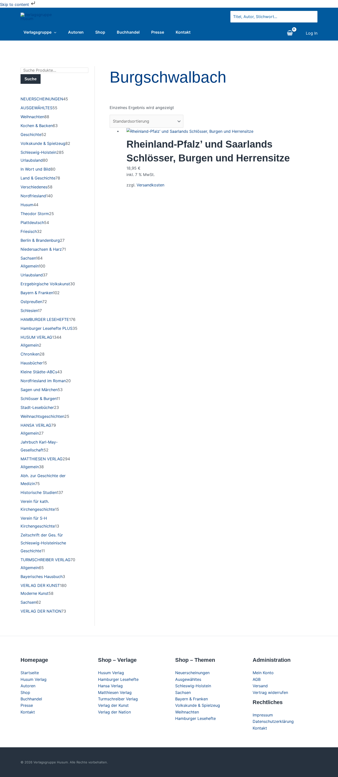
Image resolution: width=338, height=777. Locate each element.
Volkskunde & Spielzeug (197, 705)
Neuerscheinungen (192, 672)
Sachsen (183, 692)
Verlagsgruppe (37, 32)
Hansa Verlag (110, 685)
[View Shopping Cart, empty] (290, 33)
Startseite (30, 672)
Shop (100, 32)
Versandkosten (150, 184)
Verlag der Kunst (113, 705)
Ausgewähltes (188, 679)
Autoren (76, 32)
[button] (53, 32)
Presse (157, 32)
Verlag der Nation (114, 712)
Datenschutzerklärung (273, 721)
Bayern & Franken (191, 698)
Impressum (263, 714)
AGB (257, 679)
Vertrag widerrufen (270, 692)
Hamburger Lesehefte (118, 679)
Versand (260, 685)
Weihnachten (187, 712)
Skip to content (15, 4)
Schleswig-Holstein (193, 685)
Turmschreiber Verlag (118, 698)
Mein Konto (263, 672)
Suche (30, 79)
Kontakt (183, 32)
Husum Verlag (34, 679)
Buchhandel (128, 32)
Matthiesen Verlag (115, 692)
